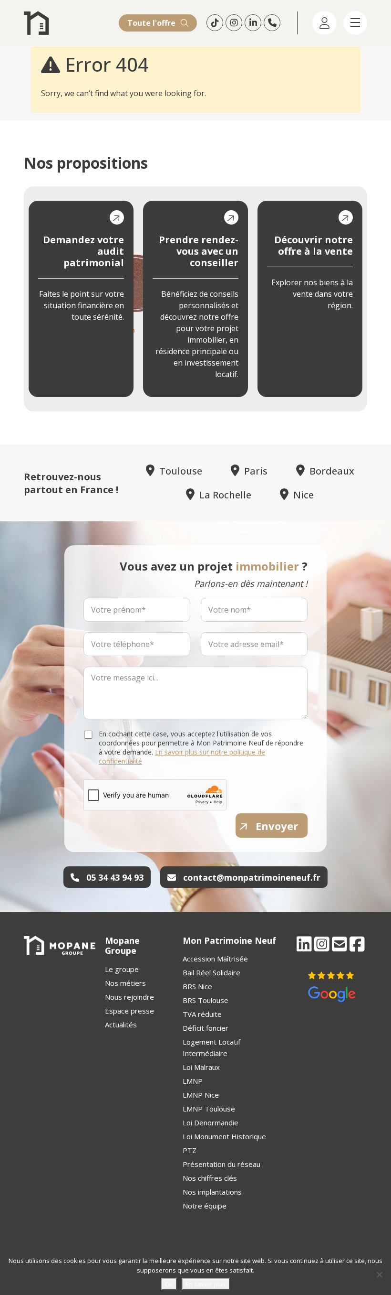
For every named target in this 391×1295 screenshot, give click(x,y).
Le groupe (122, 969)
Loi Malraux (201, 1067)
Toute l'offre (152, 23)
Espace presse (129, 1010)
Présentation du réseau (221, 1164)
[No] (379, 1274)
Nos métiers (125, 983)
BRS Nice (197, 986)
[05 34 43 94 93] (273, 22)
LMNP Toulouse (209, 1108)
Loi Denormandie (210, 1122)
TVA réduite (202, 1014)
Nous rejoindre (129, 997)
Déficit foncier (205, 1028)
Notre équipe (204, 1205)
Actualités (121, 1024)
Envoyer (277, 826)
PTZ (189, 1150)
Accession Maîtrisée (215, 958)
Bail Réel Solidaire (211, 972)
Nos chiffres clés (210, 1178)
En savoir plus (205, 1284)
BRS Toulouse (205, 1000)
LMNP (193, 1081)
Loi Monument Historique (224, 1136)
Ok (169, 1284)
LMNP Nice (201, 1095)
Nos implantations (212, 1192)
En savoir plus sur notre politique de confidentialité (182, 756)
